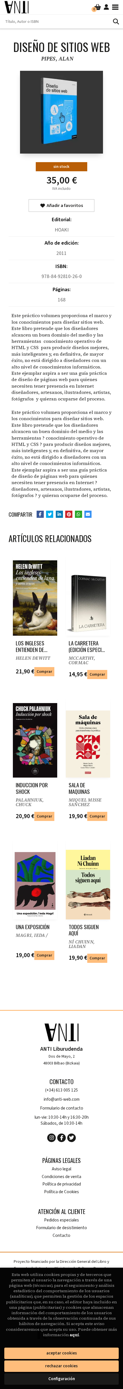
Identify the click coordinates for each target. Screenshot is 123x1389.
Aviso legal (61, 1169)
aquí (74, 1335)
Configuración (61, 1379)
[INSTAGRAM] (51, 1138)
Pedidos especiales (61, 1220)
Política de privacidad (61, 1184)
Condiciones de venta (61, 1177)
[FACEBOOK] (61, 1138)
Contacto (61, 1236)
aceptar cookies (61, 1353)
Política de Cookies (61, 1192)
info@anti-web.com (62, 1099)
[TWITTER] (71, 1138)
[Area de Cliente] (106, 7)
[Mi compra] (97, 7)
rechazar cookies (61, 1366)
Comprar (44, 671)
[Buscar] (116, 21)
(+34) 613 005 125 (61, 1090)
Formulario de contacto (61, 1108)
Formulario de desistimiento (61, 1228)
